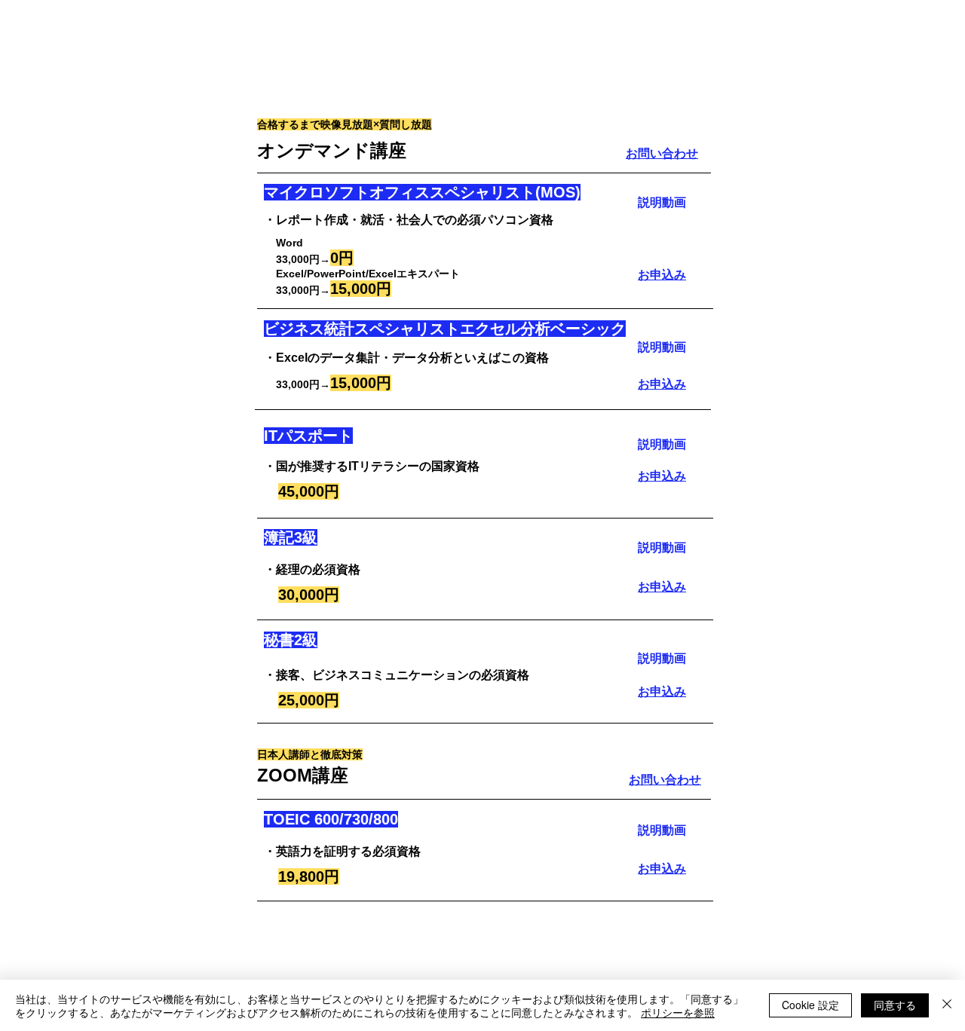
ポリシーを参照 (678, 1012)
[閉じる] (947, 1005)
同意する (895, 1004)
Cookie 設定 (810, 1004)
